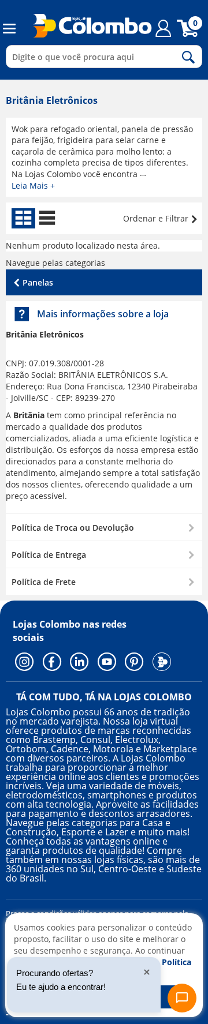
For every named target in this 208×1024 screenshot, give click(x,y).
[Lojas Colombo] (85, 25)
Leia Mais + (33, 185)
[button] (104, 527)
